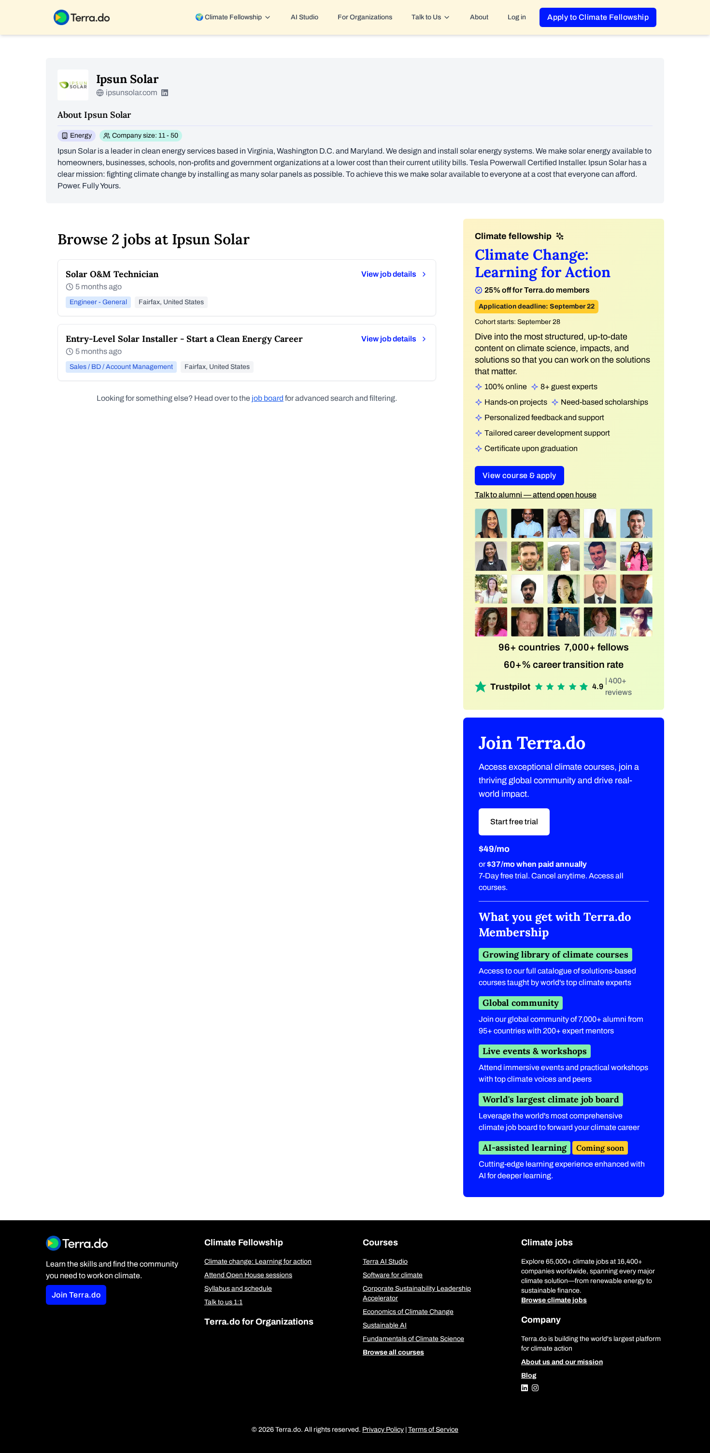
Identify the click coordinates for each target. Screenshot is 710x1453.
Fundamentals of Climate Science (413, 1338)
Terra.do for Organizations (258, 1321)
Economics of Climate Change (408, 1311)
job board (268, 398)
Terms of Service (433, 1429)
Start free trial (514, 822)
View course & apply (519, 475)
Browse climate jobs (554, 1300)
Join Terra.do (76, 1295)
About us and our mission (562, 1362)
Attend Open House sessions (248, 1275)
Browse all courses (393, 1352)
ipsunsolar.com (131, 92)
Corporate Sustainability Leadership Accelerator (417, 1293)
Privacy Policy (383, 1429)
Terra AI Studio (385, 1261)
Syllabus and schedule (238, 1288)
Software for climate (393, 1275)
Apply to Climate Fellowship (598, 17)
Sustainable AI (385, 1325)
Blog (529, 1375)
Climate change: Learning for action (258, 1261)
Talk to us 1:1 (223, 1302)
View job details (388, 274)
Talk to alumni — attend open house (535, 495)
